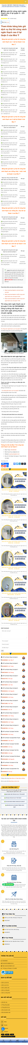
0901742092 (5, 715)
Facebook (6, 1028)
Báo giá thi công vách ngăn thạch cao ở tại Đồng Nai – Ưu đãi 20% (14, 542)
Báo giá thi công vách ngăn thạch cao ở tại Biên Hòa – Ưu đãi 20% (14, 568)
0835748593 (5, 753)
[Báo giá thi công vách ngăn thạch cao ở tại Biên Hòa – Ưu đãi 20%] (14, 558)
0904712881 (5, 703)
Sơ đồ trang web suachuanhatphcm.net (8, 1036)
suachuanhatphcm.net (14, 454)
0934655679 (5, 771)
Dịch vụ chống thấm (6, 992)
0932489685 (5, 746)
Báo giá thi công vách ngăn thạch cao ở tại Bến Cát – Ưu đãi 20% (14, 619)
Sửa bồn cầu (4, 1002)
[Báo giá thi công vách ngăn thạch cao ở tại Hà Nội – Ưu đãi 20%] (14, 480)
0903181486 (5, 759)
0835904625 (5, 709)
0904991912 (7, 944)
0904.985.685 (9, 279)
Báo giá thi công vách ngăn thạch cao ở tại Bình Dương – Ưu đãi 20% (14, 594)
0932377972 (5, 678)
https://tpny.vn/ (12, 778)
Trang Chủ (4, 5)
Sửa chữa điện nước (6, 1012)
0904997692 (5, 728)
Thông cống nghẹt (5, 1004)
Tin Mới (12, 1034)
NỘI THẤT (10, 5)
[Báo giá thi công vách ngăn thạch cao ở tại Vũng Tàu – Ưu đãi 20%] (14, 506)
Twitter (5, 1021)
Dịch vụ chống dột (5, 990)
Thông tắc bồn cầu (6, 1007)
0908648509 (5, 697)
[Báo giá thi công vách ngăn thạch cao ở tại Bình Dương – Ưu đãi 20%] (14, 584)
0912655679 (5, 666)
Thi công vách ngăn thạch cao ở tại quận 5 (11, 328)
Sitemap (7, 1034)
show (8, 22)
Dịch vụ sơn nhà (5, 985)
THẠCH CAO (15, 5)
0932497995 (5, 734)
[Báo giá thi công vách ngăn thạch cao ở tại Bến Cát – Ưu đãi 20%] (14, 609)
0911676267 (7, 920)
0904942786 (5, 722)
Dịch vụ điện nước (5, 987)
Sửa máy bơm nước (6, 1010)
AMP (3, 1034)
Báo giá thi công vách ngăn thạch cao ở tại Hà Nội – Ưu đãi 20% (14, 490)
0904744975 (5, 684)
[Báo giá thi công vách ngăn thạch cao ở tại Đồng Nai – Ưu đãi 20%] (14, 532)
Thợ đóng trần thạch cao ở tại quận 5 (10, 390)
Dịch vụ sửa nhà (5, 982)
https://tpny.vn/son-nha (14, 781)
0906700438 (5, 672)
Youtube (5, 1025)
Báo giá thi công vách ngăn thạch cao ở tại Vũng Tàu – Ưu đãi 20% (14, 516)
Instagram (6, 1031)
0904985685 (13, 450)
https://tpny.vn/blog (20, 778)
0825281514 (5, 691)
